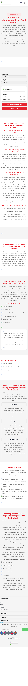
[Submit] (25, 629)
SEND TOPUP (14, 108)
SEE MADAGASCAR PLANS (14, 104)
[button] (21, 3)
